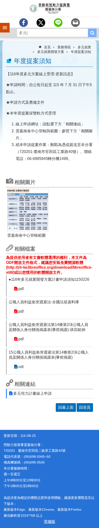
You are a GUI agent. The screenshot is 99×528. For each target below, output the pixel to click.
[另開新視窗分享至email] (75, 22)
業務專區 (64, 47)
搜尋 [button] (92, 33)
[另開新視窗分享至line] (58, 22)
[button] (27, 210)
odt (21, 367)
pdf (21, 289)
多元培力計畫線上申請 (32, 393)
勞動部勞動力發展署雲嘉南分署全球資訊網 (49, 8)
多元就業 (84, 47)
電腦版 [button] (49, 522)
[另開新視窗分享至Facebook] (23, 22)
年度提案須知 (81, 52)
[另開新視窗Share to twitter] (41, 22)
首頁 (47, 47)
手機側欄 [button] (2, 24)
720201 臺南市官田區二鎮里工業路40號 (35, 450)
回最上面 (66, 407)
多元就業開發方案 (50, 52)
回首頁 (85, 407)
